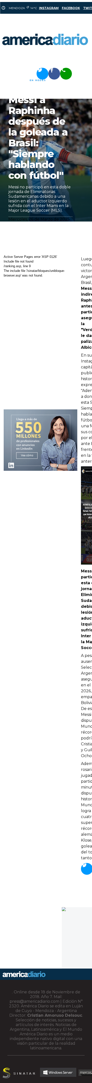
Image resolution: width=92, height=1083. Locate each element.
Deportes (17, 80)
